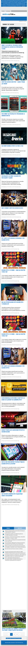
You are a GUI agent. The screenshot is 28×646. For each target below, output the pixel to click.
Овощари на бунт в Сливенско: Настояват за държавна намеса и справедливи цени (15, 555)
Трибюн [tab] (8, 528)
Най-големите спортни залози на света (12, 208)
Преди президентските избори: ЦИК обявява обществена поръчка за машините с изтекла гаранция (15, 553)
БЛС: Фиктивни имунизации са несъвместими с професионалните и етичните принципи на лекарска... (13, 559)
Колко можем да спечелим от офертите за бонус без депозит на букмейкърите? (13, 399)
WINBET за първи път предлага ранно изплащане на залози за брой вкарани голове (12, 47)
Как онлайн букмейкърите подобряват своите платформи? (12, 495)
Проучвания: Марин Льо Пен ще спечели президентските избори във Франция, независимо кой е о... (15, 544)
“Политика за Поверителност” (16, 4)
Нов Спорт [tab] (20, 528)
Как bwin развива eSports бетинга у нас (12, 146)
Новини (3, 11)
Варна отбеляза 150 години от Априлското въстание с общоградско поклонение (14, 629)
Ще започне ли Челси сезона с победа (13, 548)
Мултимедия (8, 11)
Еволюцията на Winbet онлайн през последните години (11, 177)
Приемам (23, 5)
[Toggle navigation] (4, 18)
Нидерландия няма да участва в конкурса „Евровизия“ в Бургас (15, 531)
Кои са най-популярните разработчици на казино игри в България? (13, 463)
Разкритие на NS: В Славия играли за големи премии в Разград (14, 534)
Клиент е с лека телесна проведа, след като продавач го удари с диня (15, 537)
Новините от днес (22, 21)
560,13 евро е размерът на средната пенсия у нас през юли (15, 540)
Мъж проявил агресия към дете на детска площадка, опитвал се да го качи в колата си (15, 546)
